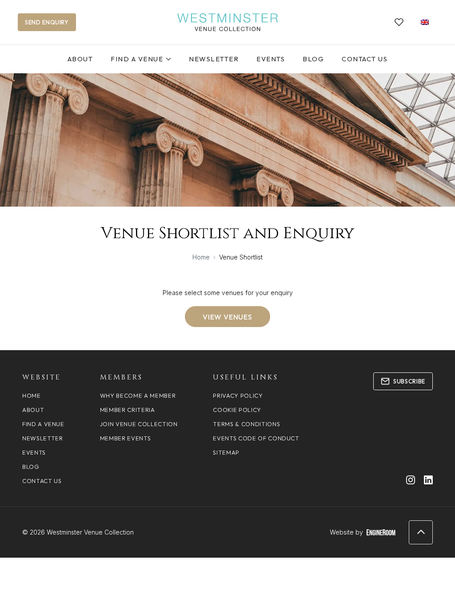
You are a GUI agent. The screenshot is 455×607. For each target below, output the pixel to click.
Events (270, 59)
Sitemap (226, 452)
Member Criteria (127, 409)
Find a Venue (137, 59)
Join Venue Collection (139, 423)
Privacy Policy (238, 395)
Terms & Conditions (246, 423)
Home (201, 257)
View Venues (227, 316)
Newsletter (214, 59)
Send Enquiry (47, 22)
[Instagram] (410, 479)
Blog (313, 59)
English (425, 22)
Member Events (125, 438)
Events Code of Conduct (256, 438)
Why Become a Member (138, 395)
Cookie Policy (237, 409)
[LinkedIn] (428, 479)
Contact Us (364, 59)
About (80, 59)
